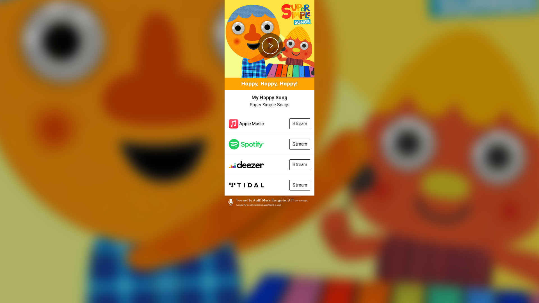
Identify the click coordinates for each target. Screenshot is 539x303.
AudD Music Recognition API (273, 200)
